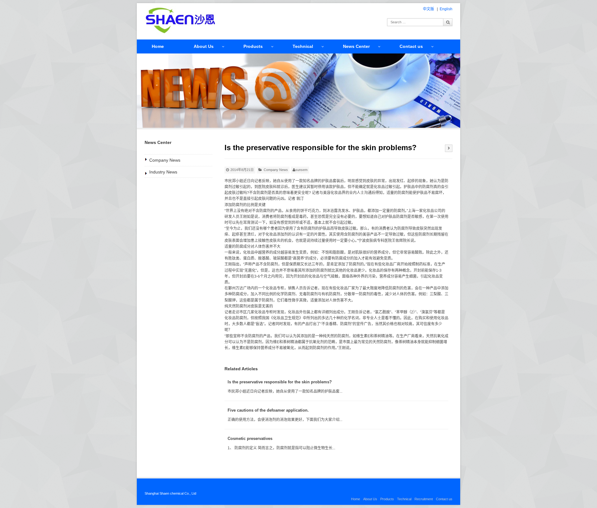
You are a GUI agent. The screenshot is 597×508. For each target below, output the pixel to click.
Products (253, 46)
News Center (356, 46)
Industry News (163, 171)
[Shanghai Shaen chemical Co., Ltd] (179, 20)
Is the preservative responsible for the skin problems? (280, 382)
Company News (276, 170)
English (446, 9)
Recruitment (423, 499)
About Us (204, 46)
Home (158, 46)
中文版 (428, 9)
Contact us (411, 46)
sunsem (301, 170)
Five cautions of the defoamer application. (268, 410)
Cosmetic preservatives (250, 438)
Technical (303, 46)
